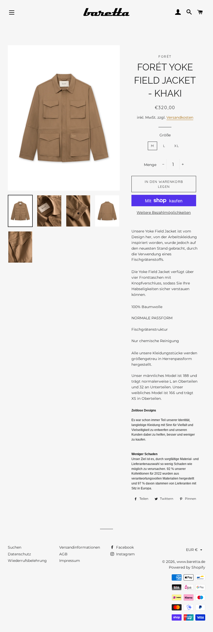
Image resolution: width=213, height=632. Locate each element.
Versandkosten (180, 117)
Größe (165, 135)
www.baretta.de (191, 561)
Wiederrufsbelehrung (27, 560)
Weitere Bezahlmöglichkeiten (164, 212)
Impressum (69, 560)
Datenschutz (19, 554)
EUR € (192, 549)
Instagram (125, 554)
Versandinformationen (79, 547)
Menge (150, 164)
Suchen (14, 547)
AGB (63, 554)
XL (176, 146)
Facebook (124, 547)
